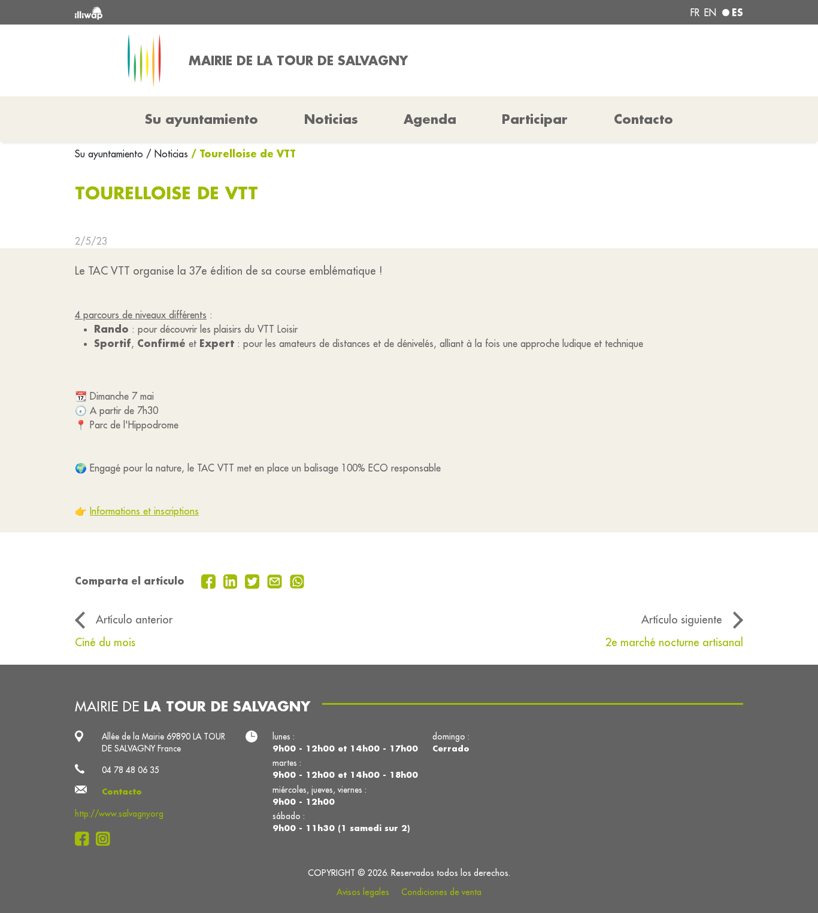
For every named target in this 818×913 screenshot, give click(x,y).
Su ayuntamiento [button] (201, 119)
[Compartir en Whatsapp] (297, 580)
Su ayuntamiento (110, 154)
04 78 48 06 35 (130, 770)
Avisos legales (363, 892)
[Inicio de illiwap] (210, 12)
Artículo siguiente (681, 619)
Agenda (430, 119)
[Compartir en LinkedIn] (232, 580)
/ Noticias (167, 154)
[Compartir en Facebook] (210, 580)
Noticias (331, 119)
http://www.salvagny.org (119, 813)
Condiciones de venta (441, 892)
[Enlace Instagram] (106, 839)
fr (694, 13)
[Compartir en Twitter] (254, 580)
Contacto (643, 119)
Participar (535, 119)
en (710, 13)
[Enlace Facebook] (85, 839)
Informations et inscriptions (144, 511)
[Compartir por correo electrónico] (276, 580)
